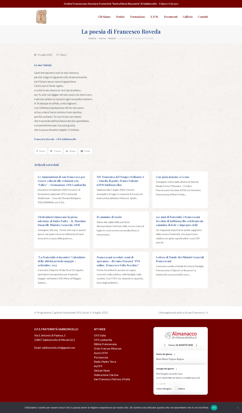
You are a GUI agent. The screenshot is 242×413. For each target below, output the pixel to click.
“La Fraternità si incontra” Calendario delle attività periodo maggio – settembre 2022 (61, 261)
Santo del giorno (180, 356)
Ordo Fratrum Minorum (107, 348)
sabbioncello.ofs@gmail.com (58, 347)
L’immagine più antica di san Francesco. (182, 312)
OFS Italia (100, 335)
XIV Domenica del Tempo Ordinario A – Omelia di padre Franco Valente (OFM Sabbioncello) (120, 181)
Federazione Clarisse (106, 374)
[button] (40, 151)
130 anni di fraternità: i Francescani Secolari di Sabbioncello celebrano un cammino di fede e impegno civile (179, 221)
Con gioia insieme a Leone (173, 177)
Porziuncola (101, 357)
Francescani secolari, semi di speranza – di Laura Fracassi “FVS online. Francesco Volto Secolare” (118, 261)
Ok (214, 407)
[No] (237, 407)
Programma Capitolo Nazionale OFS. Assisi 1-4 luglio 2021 (72, 312)
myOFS (98, 366)
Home (102, 38)
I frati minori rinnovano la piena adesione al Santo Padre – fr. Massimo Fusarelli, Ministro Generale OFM (62, 221)
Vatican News (102, 370)
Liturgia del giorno (180, 378)
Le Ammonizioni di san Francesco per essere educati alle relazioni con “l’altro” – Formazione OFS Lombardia (62, 181)
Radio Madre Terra (105, 361)
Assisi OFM (101, 353)
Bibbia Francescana (105, 344)
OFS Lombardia (103, 339)
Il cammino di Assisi (109, 217)
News (63, 54)
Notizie (92, 38)
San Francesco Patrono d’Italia (112, 379)
